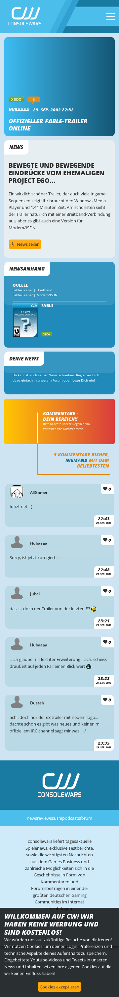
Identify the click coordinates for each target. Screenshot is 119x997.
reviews (44, 818)
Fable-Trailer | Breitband (32, 290)
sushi (57, 818)
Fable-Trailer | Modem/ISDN (35, 295)
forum (86, 818)
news (32, 818)
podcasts (71, 818)
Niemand (76, 460)
